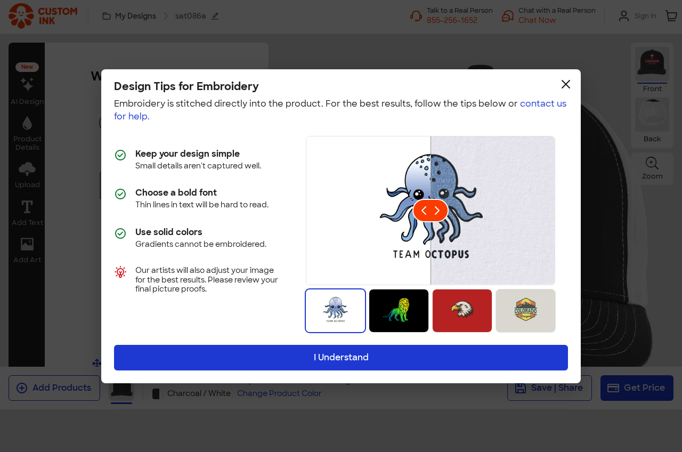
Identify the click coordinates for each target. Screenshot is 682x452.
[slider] (430, 210)
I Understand (341, 357)
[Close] (566, 84)
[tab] (335, 310)
